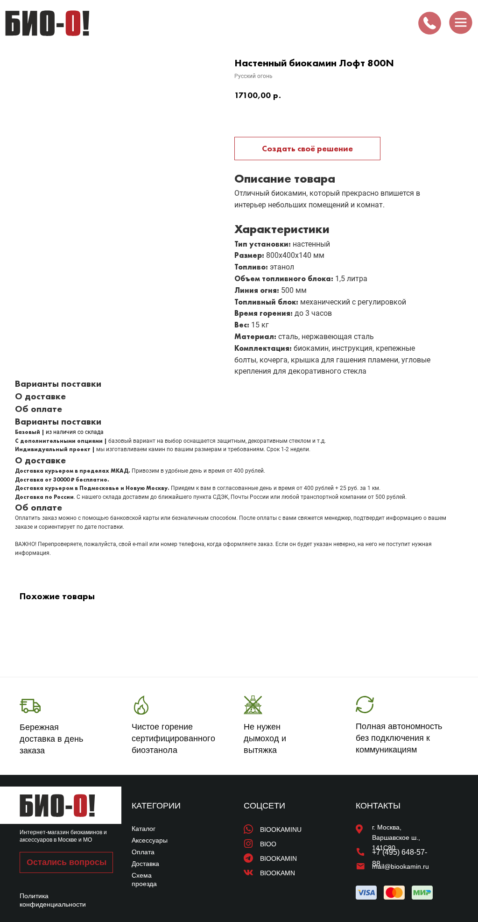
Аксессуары (150, 840)
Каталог (143, 828)
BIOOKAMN (277, 873)
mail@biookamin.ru (400, 866)
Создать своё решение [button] (307, 148)
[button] (66, 862)
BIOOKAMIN (278, 858)
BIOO (268, 844)
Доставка (145, 863)
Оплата (143, 852)
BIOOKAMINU (281, 829)
